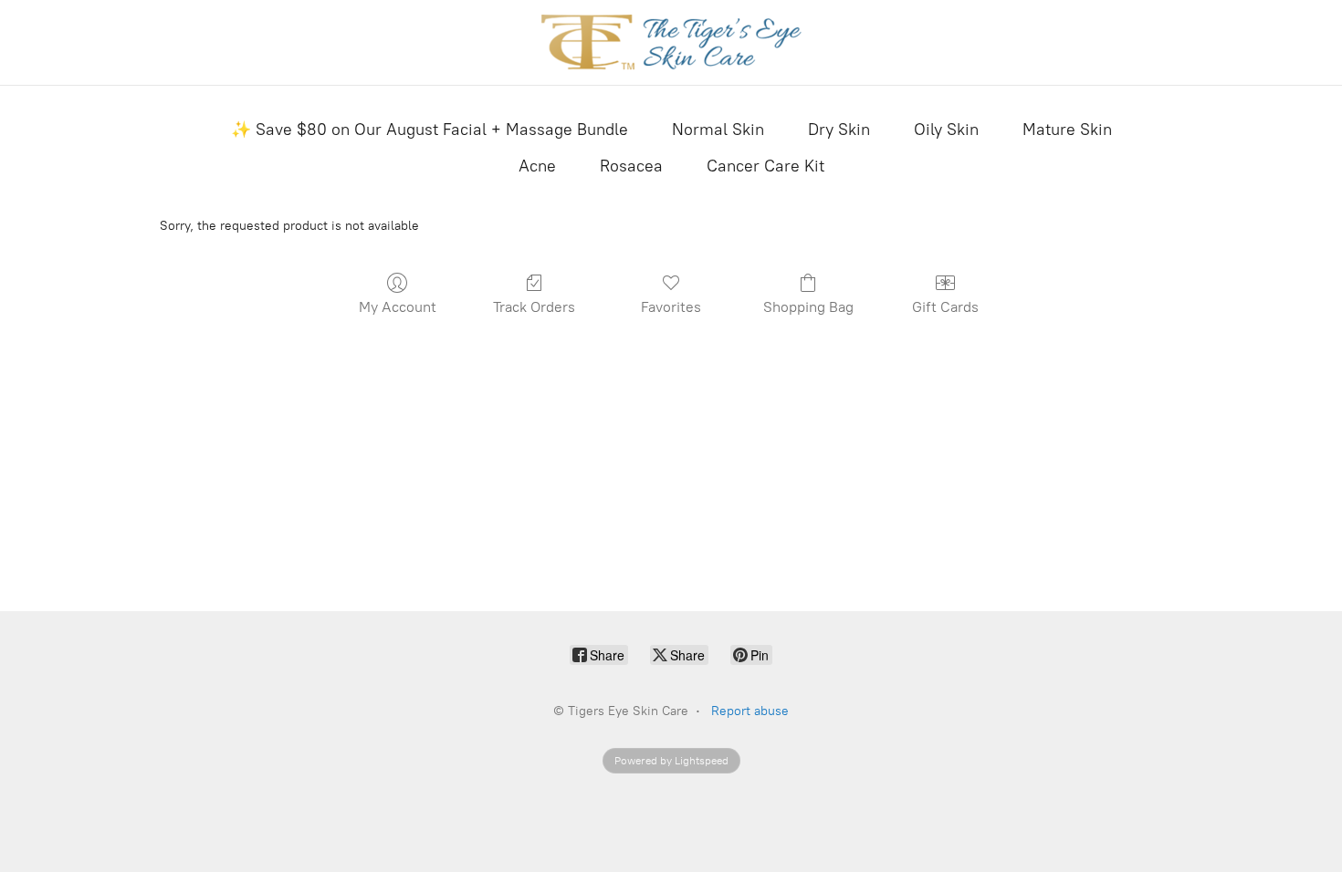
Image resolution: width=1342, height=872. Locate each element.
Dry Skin (839, 129)
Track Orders (534, 307)
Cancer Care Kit (765, 166)
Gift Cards (945, 307)
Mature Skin (1067, 129)
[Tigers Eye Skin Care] (671, 42)
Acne (537, 166)
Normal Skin (718, 129)
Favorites (671, 307)
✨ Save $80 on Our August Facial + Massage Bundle (429, 129)
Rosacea (631, 166)
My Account (397, 307)
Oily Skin (946, 129)
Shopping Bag (808, 307)
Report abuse (750, 711)
